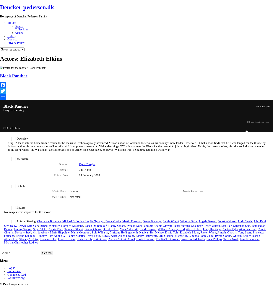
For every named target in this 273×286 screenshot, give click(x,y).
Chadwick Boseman (49, 221)
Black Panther (13, 75)
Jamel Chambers (249, 239)
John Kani (260, 221)
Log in (11, 267)
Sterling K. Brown (15, 225)
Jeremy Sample (23, 229)
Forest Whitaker (227, 221)
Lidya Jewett (109, 235)
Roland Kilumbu (25, 235)
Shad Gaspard (148, 229)
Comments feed (16, 274)
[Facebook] (136, 85)
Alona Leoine (126, 235)
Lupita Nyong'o (94, 221)
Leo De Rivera (66, 239)
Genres (19, 26)
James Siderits (76, 235)
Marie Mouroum (80, 232)
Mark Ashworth (129, 229)
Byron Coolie (223, 235)
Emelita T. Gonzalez (168, 239)
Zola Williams (100, 232)
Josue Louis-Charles (193, 239)
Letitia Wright (171, 221)
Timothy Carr (45, 235)
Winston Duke (188, 221)
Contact (12, 39)
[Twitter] (136, 91)
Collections (21, 29)
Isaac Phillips (214, 239)
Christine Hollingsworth (124, 232)
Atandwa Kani (247, 229)
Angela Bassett (207, 221)
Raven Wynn (208, 232)
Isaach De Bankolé (95, 225)
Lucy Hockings (212, 229)
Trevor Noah (230, 239)
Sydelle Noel (134, 225)
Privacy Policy (16, 42)
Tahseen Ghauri (73, 229)
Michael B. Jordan (73, 221)
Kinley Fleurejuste (146, 235)
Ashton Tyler (230, 229)
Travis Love (93, 235)
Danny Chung (92, 229)
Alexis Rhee (55, 229)
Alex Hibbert (194, 229)
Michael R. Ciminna (187, 235)
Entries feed (14, 271)
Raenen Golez (48, 239)
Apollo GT (60, 235)
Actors (19, 32)
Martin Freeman (131, 221)
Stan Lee (226, 225)
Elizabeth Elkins (189, 232)
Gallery (11, 36)
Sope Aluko (40, 229)
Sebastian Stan (241, 225)
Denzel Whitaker (49, 225)
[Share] (136, 97)
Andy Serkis (245, 221)
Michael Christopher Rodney (21, 242)
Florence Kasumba (72, 225)
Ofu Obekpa (166, 235)
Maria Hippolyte (59, 232)
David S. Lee (110, 229)
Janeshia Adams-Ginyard (158, 225)
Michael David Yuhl (166, 232)
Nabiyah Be (146, 232)
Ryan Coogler (87, 164)
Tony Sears (244, 232)
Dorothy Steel (23, 232)
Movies (11, 22)
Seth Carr (32, 225)
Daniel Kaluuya (152, 221)
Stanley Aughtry (28, 239)
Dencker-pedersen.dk (27, 7)
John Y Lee (207, 235)
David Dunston (145, 239)
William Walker (242, 235)
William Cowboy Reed (171, 229)
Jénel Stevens (182, 225)
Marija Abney (41, 232)
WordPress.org (16, 278)
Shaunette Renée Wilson (205, 225)
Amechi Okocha (227, 232)
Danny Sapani (116, 225)
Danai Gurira (113, 221)
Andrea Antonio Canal (121, 239)
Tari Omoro (100, 239)
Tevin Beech (84, 239)
